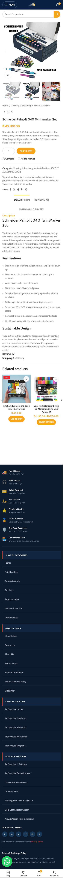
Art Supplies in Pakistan (16, 764)
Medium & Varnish (13, 608)
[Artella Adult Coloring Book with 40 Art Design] (16, 389)
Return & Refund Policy (15, 681)
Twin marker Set (9, 184)
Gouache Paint (11, 791)
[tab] (22, 199)
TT (25, 834)
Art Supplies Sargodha (15, 745)
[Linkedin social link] (22, 189)
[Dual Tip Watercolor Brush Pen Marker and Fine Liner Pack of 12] (46, 389)
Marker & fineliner (42, 105)
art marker (12, 177)
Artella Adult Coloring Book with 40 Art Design (16, 407)
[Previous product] (4, 112)
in (11, 834)
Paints (8, 562)
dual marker (35, 177)
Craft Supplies (11, 617)
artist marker (23, 177)
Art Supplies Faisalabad (15, 718)
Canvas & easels (12, 581)
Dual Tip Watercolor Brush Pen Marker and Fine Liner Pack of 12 (46, 408)
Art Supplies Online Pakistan (18, 773)
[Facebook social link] (10, 189)
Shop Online (11, 636)
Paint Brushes (11, 572)
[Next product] (12, 112)
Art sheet (9, 590)
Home (5, 105)
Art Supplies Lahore (14, 709)
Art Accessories (12, 599)
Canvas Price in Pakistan (16, 782)
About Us (9, 654)
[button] (5, 51)
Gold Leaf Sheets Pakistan (17, 809)
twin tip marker (25, 184)
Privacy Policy (11, 663)
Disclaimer (10, 690)
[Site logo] (31, 4)
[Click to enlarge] (8, 74)
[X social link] (14, 189)
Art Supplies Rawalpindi (16, 736)
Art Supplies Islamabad (15, 727)
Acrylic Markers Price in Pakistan (19, 818)
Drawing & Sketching (21, 105)
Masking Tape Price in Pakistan (19, 800)
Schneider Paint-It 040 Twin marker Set (40, 180)
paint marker (48, 177)
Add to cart (26, 151)
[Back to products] (8, 112)
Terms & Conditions (14, 672)
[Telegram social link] (26, 189)
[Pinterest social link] (18, 189)
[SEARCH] (57, 14)
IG (32, 834)
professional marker (11, 180)
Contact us (10, 645)
